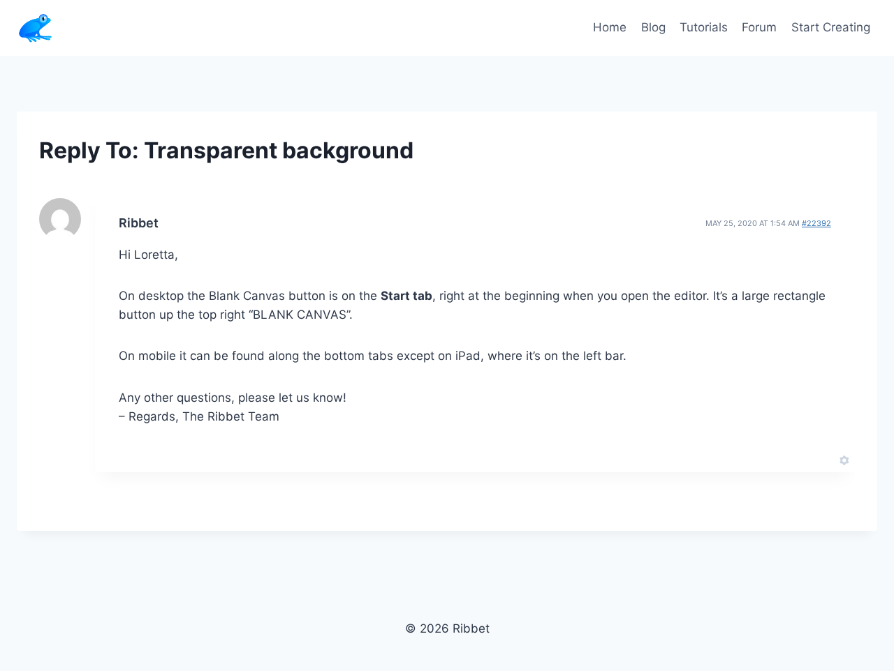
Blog (653, 27)
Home (609, 27)
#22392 (816, 223)
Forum (759, 27)
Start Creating (830, 27)
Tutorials (704, 27)
